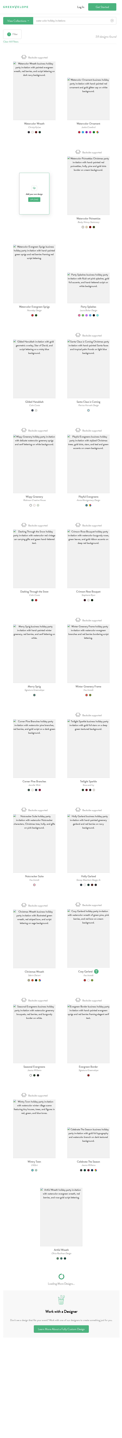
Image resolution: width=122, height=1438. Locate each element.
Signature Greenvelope (34, 690)
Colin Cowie (34, 405)
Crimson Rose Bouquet (88, 592)
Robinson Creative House (34, 500)
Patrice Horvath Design (88, 405)
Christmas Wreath (34, 972)
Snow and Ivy (88, 785)
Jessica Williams (34, 1070)
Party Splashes (88, 307)
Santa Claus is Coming (88, 402)
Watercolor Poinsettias (88, 218)
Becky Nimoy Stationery (88, 222)
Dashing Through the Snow (34, 592)
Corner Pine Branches (34, 781)
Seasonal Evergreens (34, 1067)
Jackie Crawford (88, 127)
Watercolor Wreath (34, 124)
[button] (34, 91)
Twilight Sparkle (88, 781)
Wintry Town (34, 1162)
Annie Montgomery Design (88, 500)
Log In (80, 7)
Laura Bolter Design (88, 310)
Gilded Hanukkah (34, 402)
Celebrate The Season (88, 1162)
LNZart (34, 1165)
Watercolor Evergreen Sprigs (34, 307)
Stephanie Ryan (88, 595)
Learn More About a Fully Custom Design (61, 1329)
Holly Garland (88, 876)
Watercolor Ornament (88, 124)
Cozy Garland (85, 972)
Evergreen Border (88, 1067)
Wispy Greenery (34, 497)
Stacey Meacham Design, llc (88, 880)
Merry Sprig (34, 686)
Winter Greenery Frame (88, 686)
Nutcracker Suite (34, 876)
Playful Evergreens (88, 497)
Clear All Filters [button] (10, 42)
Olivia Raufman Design (61, 1253)
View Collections (17, 21)
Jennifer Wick (34, 785)
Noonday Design (34, 310)
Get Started (102, 7)
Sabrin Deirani (34, 975)
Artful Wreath (61, 1250)
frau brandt (88, 690)
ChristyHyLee (34, 127)
